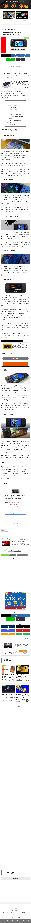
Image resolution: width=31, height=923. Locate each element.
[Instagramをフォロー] (8, 630)
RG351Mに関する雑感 (13, 105)
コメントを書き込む (15, 878)
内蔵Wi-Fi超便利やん (15, 110)
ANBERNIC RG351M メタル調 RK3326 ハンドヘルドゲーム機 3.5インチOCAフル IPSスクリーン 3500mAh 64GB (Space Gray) (15, 497)
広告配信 (23, 912)
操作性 (11, 118)
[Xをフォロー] (23, 626)
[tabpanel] (8, 17)
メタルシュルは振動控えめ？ (16, 114)
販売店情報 (12, 124)
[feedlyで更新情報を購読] (23, 634)
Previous (1, 17)
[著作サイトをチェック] (8, 626)
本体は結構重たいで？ (15, 108)
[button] (20, 59)
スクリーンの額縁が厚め (15, 120)
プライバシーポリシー (8, 912)
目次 (13, 103)
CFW (19, 554)
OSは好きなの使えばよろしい (17, 116)
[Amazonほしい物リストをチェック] (8, 634)
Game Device (5, 554)
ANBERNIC (25, 554)
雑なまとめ (10, 122)
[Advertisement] (15, 574)
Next (30, 17)
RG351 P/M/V (13, 554)
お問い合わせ (15, 914)
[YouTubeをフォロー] (23, 630)
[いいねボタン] (3, 530)
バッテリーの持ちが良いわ (16, 112)
